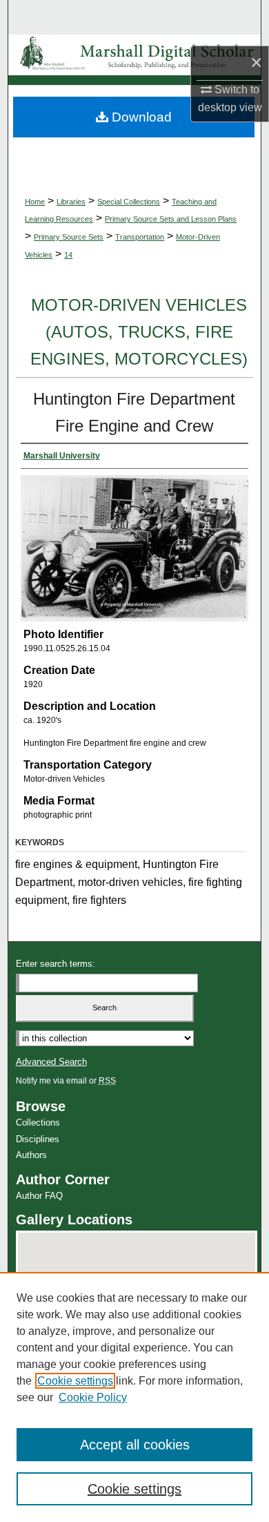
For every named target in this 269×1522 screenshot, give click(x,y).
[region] (134, 1397)
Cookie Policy (93, 1397)
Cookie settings (75, 1381)
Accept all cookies (135, 1444)
